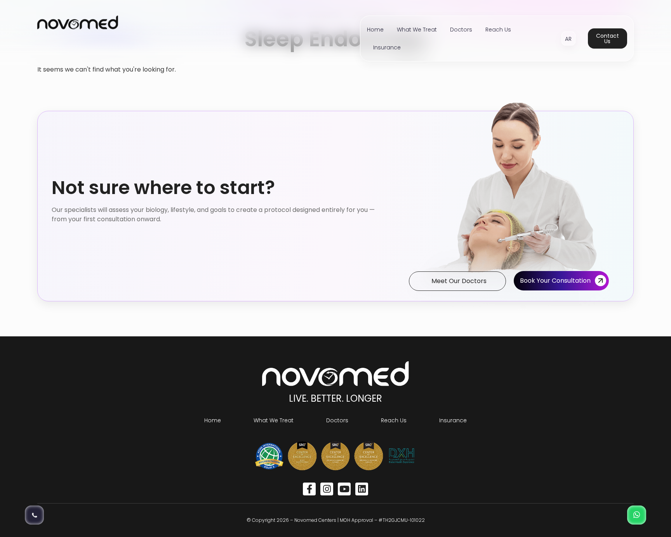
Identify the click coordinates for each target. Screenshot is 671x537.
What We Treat (417, 29)
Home (375, 29)
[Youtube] (344, 489)
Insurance (387, 47)
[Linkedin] (361, 489)
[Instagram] (326, 489)
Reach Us (498, 29)
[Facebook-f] (309, 489)
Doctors (461, 29)
